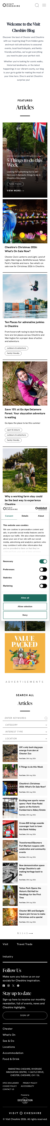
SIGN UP (25, 1015)
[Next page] (31, 933)
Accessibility (27, 1086)
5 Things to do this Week (24, 162)
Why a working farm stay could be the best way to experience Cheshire (23, 500)
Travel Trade (25, 944)
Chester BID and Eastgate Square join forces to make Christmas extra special (32, 914)
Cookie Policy (10, 1086)
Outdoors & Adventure (16, 348)
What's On (9, 1035)
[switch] (43, 569)
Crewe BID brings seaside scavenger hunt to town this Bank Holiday (31, 826)
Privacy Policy (30, 1083)
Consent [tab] (9, 516)
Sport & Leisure (13, 430)
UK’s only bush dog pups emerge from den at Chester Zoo (31, 750)
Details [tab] (25, 516)
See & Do (8, 1041)
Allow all (25, 598)
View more (14, 191)
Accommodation (13, 1053)
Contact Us (8, 1089)
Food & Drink (11, 1059)
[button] (44, 5)
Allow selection (25, 606)
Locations (9, 1047)
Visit (5, 944)
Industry (8, 956)
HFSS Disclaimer (11, 1083)
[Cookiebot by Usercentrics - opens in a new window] (35, 508)
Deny (25, 615)
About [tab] (41, 516)
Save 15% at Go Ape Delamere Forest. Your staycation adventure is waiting (25, 413)
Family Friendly (15, 184)
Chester (8, 1029)
